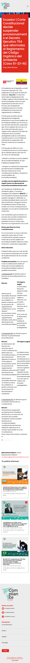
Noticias (14, 67)
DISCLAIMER (15, 660)
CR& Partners (13, 566)
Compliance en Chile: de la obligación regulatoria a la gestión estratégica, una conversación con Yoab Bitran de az (15, 524)
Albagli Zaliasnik (14, 528)
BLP (11, 491)
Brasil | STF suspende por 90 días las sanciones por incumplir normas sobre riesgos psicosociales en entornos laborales (14, 561)
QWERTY (19, 657)
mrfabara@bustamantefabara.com (15, 457)
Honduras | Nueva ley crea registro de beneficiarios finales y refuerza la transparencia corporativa (15, 488)
